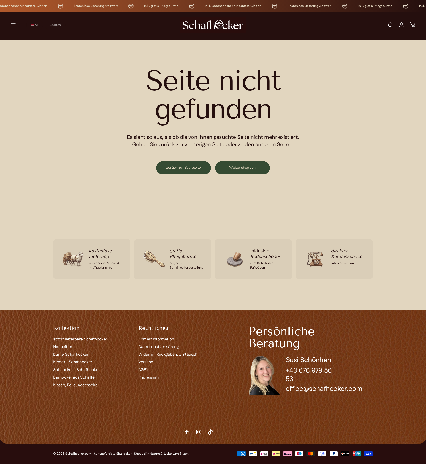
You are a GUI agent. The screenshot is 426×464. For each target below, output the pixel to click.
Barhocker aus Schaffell (75, 377)
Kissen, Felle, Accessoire (75, 385)
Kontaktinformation (156, 339)
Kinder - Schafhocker (72, 362)
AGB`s (143, 370)
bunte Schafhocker (70, 354)
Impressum (148, 377)
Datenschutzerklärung (158, 346)
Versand (146, 362)
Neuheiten (62, 346)
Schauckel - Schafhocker (76, 370)
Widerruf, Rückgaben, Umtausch (168, 354)
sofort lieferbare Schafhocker (80, 339)
